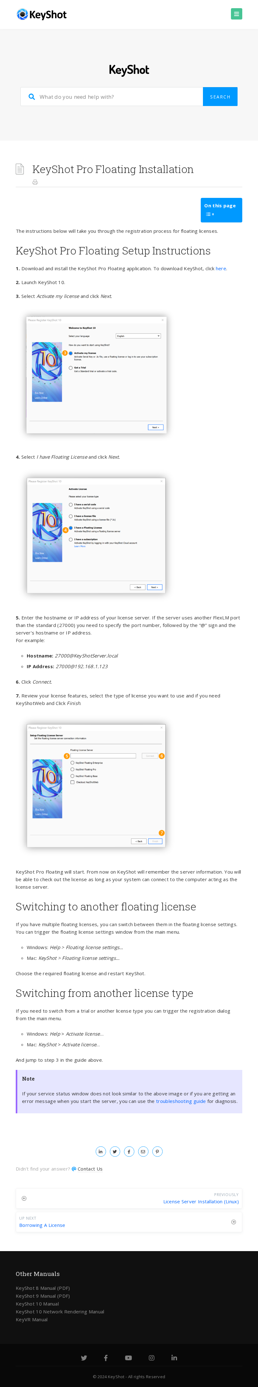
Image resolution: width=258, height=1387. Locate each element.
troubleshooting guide (181, 1101)
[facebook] (129, 1151)
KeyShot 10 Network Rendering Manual (60, 1311)
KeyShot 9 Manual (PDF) (43, 1296)
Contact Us (90, 1169)
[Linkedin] (174, 1359)
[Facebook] (106, 1359)
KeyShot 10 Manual (37, 1303)
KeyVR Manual (32, 1319)
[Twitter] (84, 1359)
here (221, 268)
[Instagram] (151, 1359)
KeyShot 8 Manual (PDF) (43, 1288)
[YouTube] (128, 1359)
